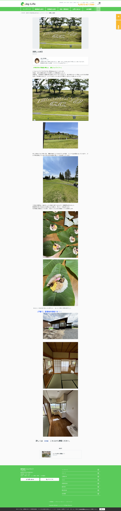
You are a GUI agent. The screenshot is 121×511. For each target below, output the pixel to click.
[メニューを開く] (98, 9)
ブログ (63, 480)
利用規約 (51, 501)
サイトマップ (69, 501)
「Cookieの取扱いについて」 (83, 509)
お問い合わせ (76, 9)
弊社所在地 (64, 490)
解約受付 (64, 486)
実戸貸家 (46, 441)
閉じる (102, 509)
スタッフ (64, 473)
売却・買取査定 (64, 9)
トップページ (27, 9)
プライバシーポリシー (60, 501)
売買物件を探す (51, 9)
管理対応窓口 (65, 483)
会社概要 (88, 9)
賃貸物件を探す (39, 9)
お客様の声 (64, 476)
